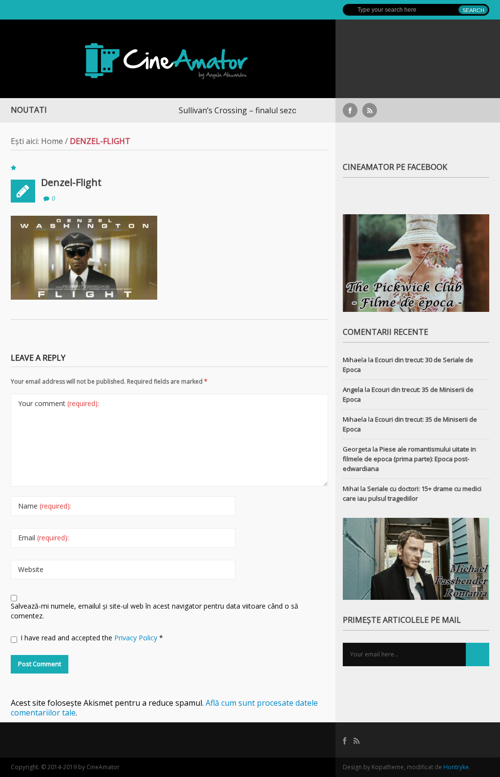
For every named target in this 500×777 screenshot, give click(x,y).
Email (43, 537)
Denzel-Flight (71, 182)
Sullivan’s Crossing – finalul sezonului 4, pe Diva (249, 110)
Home (52, 141)
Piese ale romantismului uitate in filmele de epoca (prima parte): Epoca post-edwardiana (409, 459)
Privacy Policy (136, 637)
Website (30, 569)
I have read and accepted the (92, 637)
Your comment (58, 403)
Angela (353, 389)
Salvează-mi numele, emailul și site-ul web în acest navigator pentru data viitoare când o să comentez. (154, 610)
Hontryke (456, 767)
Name (44, 506)
